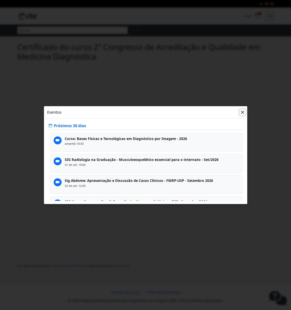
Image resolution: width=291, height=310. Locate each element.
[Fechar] (242, 112)
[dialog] (145, 155)
